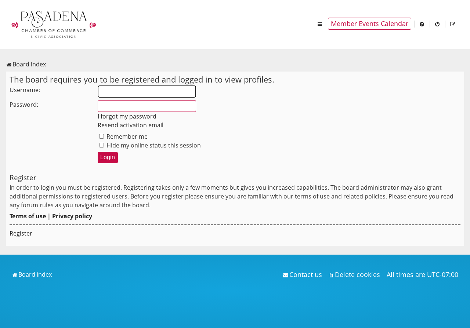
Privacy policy (72, 216)
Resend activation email (130, 125)
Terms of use (28, 216)
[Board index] (54, 24)
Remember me (126, 136)
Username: (25, 90)
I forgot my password (127, 116)
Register (21, 233)
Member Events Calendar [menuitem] (369, 23)
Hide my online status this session (153, 145)
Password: (24, 105)
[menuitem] (422, 24)
